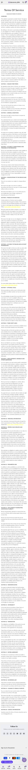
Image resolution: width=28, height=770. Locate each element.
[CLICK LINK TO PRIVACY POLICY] (15, 424)
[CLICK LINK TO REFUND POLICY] (12, 206)
